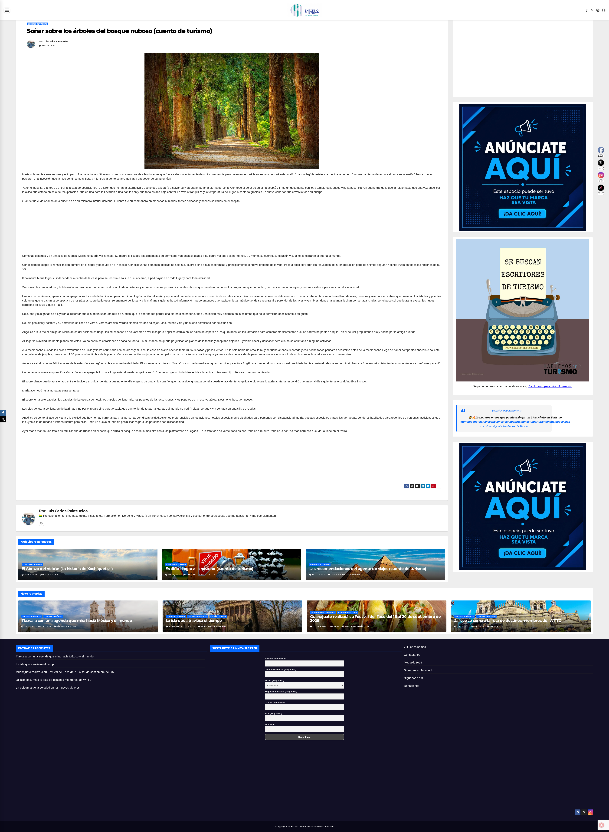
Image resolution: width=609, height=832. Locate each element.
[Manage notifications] (601, 825)
